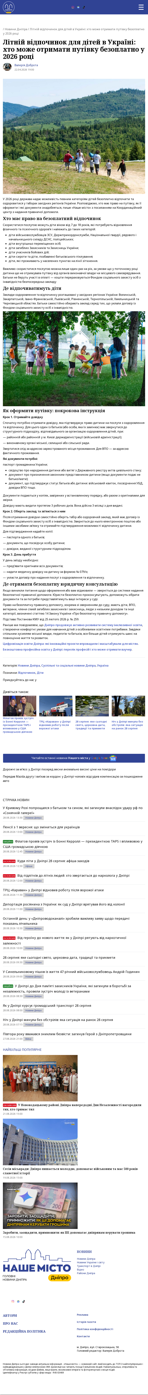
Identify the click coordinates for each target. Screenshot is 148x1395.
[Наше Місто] (8, 7)
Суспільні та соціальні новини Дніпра (68, 665)
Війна (28, 1038)
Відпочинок (26, 673)
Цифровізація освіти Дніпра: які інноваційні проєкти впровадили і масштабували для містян (70, 644)
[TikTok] (83, 7)
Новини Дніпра (16, 29)
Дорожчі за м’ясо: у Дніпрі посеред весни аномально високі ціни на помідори (59, 769)
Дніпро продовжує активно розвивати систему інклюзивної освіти (93, 625)
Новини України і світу (91, 1262)
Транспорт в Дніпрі (89, 1266)
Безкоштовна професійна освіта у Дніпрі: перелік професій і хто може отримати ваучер (67, 649)
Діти (40, 673)
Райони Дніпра (86, 1273)
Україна (102, 665)
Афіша (28, 866)
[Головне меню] (141, 7)
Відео (80, 1269)
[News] (78, 7)
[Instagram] (73, 7)
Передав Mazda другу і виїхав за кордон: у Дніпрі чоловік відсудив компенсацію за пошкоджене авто (73, 779)
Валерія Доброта (26, 65)
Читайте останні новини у (70, 758)
